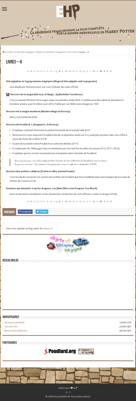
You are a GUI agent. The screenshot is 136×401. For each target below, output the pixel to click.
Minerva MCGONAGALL (16, 330)
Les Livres (72, 52)
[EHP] (68, 12)
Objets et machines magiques (51, 52)
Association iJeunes (80, 396)
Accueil (8, 52)
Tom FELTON (10, 326)
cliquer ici (48, 228)
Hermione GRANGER (14, 322)
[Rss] (66, 392)
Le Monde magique (24, 52)
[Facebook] (70, 392)
